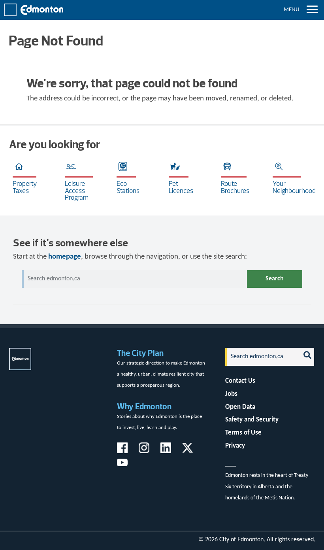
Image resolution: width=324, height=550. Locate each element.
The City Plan (140, 353)
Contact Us (240, 381)
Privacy (235, 445)
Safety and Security (252, 419)
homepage (64, 257)
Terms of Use (243, 432)
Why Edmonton (144, 406)
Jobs (231, 394)
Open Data (240, 407)
